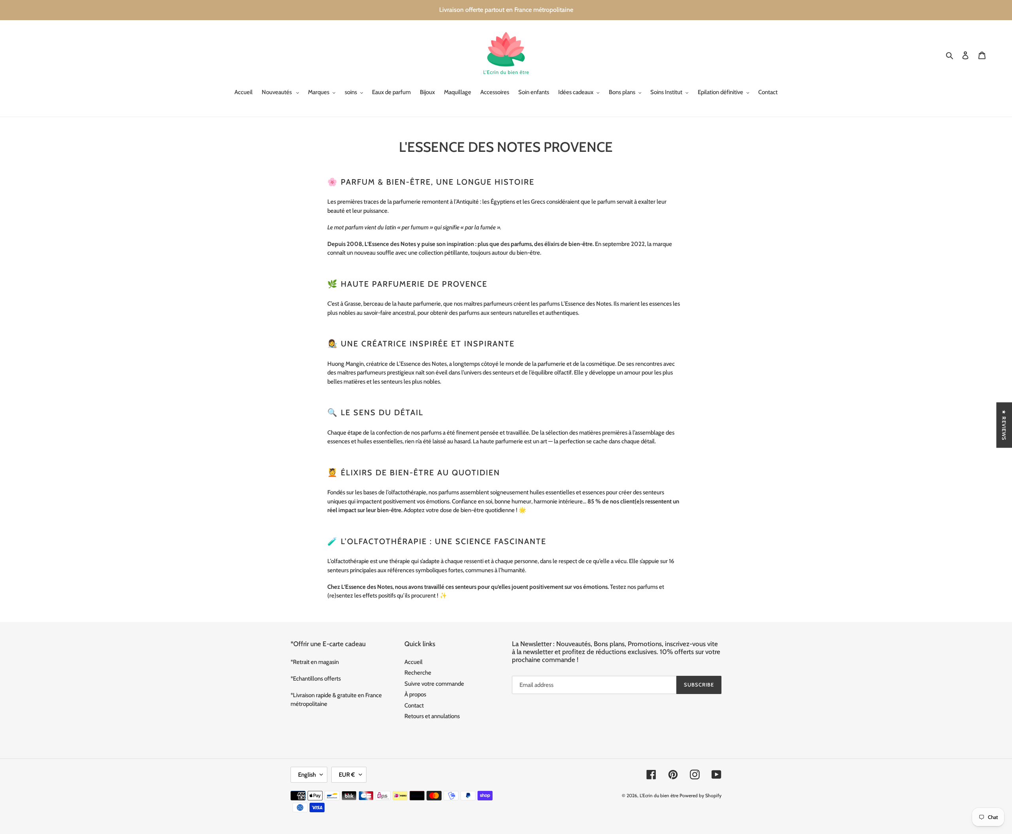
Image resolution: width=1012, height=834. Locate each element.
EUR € (347, 774)
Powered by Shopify (700, 795)
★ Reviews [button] (1004, 425)
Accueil (413, 662)
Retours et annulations (432, 716)
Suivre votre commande (434, 683)
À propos (415, 694)
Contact (414, 705)
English (307, 774)
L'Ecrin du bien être (659, 795)
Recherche (417, 672)
